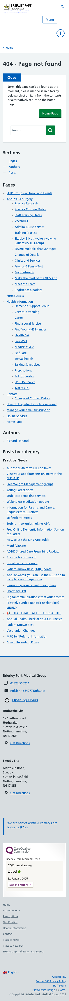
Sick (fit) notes (24, 376)
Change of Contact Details (32, 398)
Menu (50, 19)
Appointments (24, 272)
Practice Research (26, 203)
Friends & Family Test (29, 266)
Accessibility (59, 976)
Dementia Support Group (32, 306)
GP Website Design (43, 990)
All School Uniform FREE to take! (29, 468)
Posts (12, 172)
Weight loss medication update (28, 501)
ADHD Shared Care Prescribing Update (33, 551)
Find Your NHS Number (30, 329)
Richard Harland (18, 441)
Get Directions (20, 743)
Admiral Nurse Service (29, 227)
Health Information (20, 301)
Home (9, 47)
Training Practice (26, 232)
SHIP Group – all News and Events (29, 193)
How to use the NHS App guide (28, 540)
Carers (19, 317)
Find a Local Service (28, 323)
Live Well (21, 341)
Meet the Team (25, 284)
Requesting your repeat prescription (31, 585)
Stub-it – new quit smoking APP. (28, 523)
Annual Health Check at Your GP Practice (34, 619)
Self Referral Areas (19, 518)
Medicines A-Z (24, 347)
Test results (22, 388)
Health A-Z (22, 335)
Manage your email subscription (28, 410)
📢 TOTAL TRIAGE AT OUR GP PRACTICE (34, 613)
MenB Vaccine (16, 545)
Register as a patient (28, 290)
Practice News (11, 939)
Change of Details (27, 254)
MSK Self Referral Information (27, 636)
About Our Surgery (20, 199)
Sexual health (24, 359)
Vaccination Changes (21, 630)
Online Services (17, 416)
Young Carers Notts (20, 490)
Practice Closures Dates (30, 209)
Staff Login (59, 985)
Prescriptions (23, 370)
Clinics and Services (27, 260)
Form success (15, 296)
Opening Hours (25, 700)
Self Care (21, 353)
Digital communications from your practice (35, 597)
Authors (14, 167)
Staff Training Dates (28, 215)
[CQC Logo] (18, 853)
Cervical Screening (27, 312)
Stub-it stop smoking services (26, 496)
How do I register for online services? (31, 404)
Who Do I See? (25, 382)
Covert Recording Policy (23, 642)
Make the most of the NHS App (36, 278)
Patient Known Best (20, 625)
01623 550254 (19, 683)
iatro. (63, 990)
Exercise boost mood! (21, 557)
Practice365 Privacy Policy (51, 981)
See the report (18, 884)
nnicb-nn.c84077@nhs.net (27, 690)
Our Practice (10, 922)
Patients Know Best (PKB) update (29, 569)
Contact (12, 394)
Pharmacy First (16, 591)
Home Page (50, 113)
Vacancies (21, 221)
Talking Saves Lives (27, 364)
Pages (13, 161)
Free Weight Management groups (30, 484)
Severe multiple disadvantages (35, 249)
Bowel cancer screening (22, 563)
